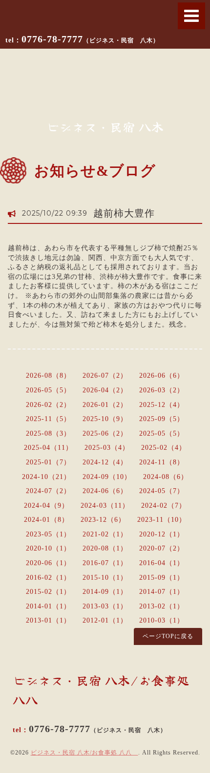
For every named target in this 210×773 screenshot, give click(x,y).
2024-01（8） (46, 519)
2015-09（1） (161, 577)
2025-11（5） (48, 419)
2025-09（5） (161, 419)
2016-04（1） (161, 563)
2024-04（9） (46, 505)
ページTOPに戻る (168, 636)
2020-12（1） (161, 534)
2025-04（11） (48, 447)
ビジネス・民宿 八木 (105, 126)
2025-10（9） (105, 419)
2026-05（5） (48, 390)
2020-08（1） (105, 548)
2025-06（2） (105, 433)
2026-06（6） (161, 375)
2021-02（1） (105, 534)
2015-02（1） (48, 591)
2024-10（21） (46, 476)
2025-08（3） (48, 433)
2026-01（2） (105, 404)
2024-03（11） (105, 505)
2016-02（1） (48, 577)
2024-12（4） (105, 462)
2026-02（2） (48, 404)
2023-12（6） (103, 519)
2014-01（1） (48, 606)
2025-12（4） (161, 404)
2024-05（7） (161, 491)
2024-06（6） (105, 491)
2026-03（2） (161, 390)
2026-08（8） (48, 375)
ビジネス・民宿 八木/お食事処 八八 (84, 752)
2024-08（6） (165, 476)
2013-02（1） (161, 606)
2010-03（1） (161, 620)
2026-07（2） (105, 375)
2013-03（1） (105, 606)
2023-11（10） (161, 519)
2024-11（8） (161, 462)
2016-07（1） (105, 563)
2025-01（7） (48, 462)
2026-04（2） (105, 390)
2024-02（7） (163, 505)
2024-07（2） (48, 491)
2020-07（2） (161, 548)
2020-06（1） (48, 563)
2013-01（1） (48, 620)
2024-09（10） (107, 476)
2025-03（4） (106, 447)
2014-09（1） (105, 591)
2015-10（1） (105, 577)
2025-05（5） (161, 433)
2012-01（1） (105, 620)
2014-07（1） (161, 591)
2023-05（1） (48, 534)
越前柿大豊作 (124, 213)
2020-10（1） (48, 548)
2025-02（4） (163, 447)
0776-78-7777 (90, 39)
